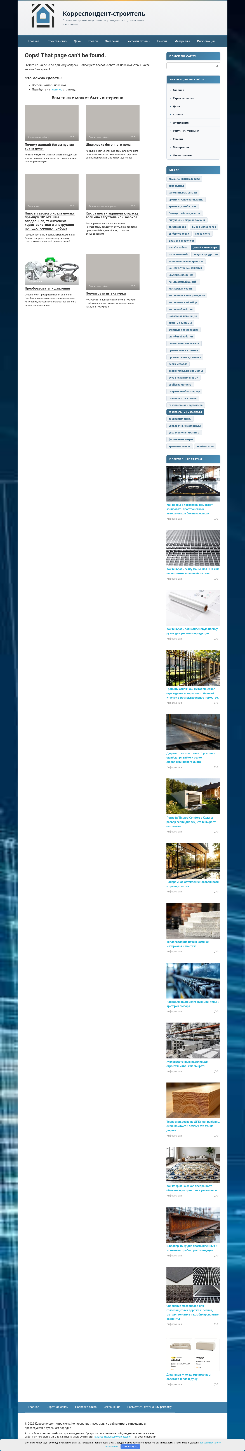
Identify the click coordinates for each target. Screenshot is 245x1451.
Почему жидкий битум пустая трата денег (49, 146)
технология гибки (180, 419)
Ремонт (162, 41)
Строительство (56, 41)
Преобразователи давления (47, 288)
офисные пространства (183, 329)
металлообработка (181, 309)
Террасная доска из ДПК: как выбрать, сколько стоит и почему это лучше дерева (193, 1126)
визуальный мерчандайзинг (187, 220)
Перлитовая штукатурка (106, 293)
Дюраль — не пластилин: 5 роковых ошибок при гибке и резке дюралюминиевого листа (190, 758)
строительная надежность (185, 405)
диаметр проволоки (181, 240)
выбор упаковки (179, 233)
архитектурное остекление (186, 199)
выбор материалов (204, 226)
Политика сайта (86, 1407)
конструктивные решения (185, 268)
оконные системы (180, 323)
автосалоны (176, 185)
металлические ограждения (187, 295)
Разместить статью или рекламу (149, 1407)
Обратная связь (57, 1407)
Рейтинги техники (138, 41)
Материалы (182, 41)
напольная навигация (183, 316)
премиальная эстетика (183, 350)
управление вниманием (184, 432)
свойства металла (180, 384)
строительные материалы (185, 412)
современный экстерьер (184, 391)
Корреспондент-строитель (104, 13)
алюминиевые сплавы (183, 192)
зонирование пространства (186, 261)
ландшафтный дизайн (183, 281)
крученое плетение (181, 275)
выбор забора (177, 226)
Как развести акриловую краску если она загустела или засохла (112, 215)
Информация (206, 41)
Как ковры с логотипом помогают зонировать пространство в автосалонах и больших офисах (189, 509)
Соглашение (112, 1407)
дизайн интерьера (205, 247)
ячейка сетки (205, 446)
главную (56, 89)
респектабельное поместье (186, 370)
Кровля (93, 41)
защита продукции (206, 254)
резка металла (178, 364)
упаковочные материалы (185, 425)
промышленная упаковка (185, 357)
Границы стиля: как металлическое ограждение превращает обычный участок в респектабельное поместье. (192, 693)
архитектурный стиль (182, 206)
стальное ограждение (183, 398)
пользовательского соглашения (112, 1436)
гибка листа (202, 233)
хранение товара (179, 446)
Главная (33, 41)
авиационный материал (184, 179)
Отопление (112, 41)
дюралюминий (178, 254)
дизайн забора (178, 247)
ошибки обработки (181, 336)
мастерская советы (181, 288)
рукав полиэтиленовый (183, 377)
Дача (77, 41)
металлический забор (183, 302)
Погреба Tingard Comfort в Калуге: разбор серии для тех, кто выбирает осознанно (191, 822)
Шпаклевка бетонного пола (108, 145)
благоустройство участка (185, 213)
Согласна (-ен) (130, 1446)
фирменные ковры (181, 439)
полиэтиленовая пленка (184, 343)
